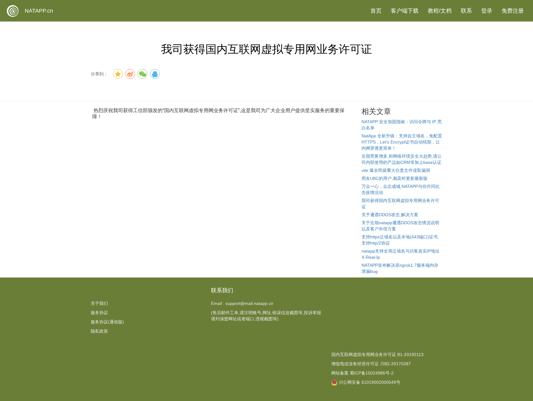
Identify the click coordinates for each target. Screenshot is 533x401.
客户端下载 (405, 11)
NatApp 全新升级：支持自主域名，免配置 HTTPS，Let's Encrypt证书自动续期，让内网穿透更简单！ (402, 142)
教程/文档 (440, 11)
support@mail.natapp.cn (249, 303)
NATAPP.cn (39, 11)
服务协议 (99, 312)
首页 (376, 11)
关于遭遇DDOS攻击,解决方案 (390, 214)
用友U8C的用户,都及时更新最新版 (395, 178)
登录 (486, 11)
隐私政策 (99, 331)
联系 (466, 11)
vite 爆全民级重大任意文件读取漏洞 (396, 170)
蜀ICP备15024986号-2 (372, 373)
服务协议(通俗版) (107, 321)
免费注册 (513, 11)
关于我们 (99, 303)
